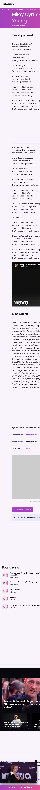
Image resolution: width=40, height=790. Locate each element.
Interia (4, 9)
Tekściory (10, 9)
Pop (27, 9)
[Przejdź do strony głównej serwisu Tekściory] (8, 3)
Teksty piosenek (19, 9)
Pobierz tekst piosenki (22, 510)
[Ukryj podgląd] (36, 761)
